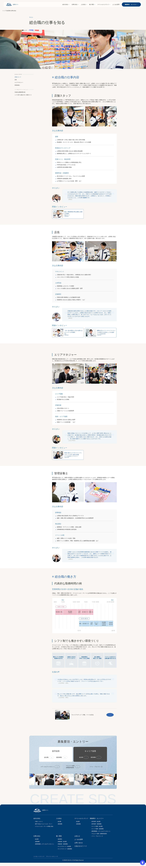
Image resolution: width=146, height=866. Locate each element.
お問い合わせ (79, 843)
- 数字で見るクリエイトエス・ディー (42, 824)
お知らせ (77, 836)
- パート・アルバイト (95, 836)
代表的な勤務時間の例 (20, 92)
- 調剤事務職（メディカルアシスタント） (43, 844)
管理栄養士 (17, 85)
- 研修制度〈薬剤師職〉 (62, 844)
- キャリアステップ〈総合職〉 (64, 846)
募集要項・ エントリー (131, 4)
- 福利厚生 (59, 839)
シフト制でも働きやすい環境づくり (23, 94)
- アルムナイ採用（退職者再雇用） (99, 833)
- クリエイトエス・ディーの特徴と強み (43, 826)
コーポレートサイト (38, 856)
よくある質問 (116, 4)
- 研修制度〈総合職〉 (61, 841)
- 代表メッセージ (38, 821)
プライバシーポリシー (51, 856)
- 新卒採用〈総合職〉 (95, 821)
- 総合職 (35, 839)
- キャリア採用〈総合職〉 (96, 826)
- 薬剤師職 (36, 841)
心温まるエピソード (81, 846)
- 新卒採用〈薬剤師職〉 (96, 824)
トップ (4, 10)
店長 (16, 79)
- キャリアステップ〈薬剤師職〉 (64, 848)
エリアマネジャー (19, 82)
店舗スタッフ (18, 77)
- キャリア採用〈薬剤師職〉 (97, 828)
